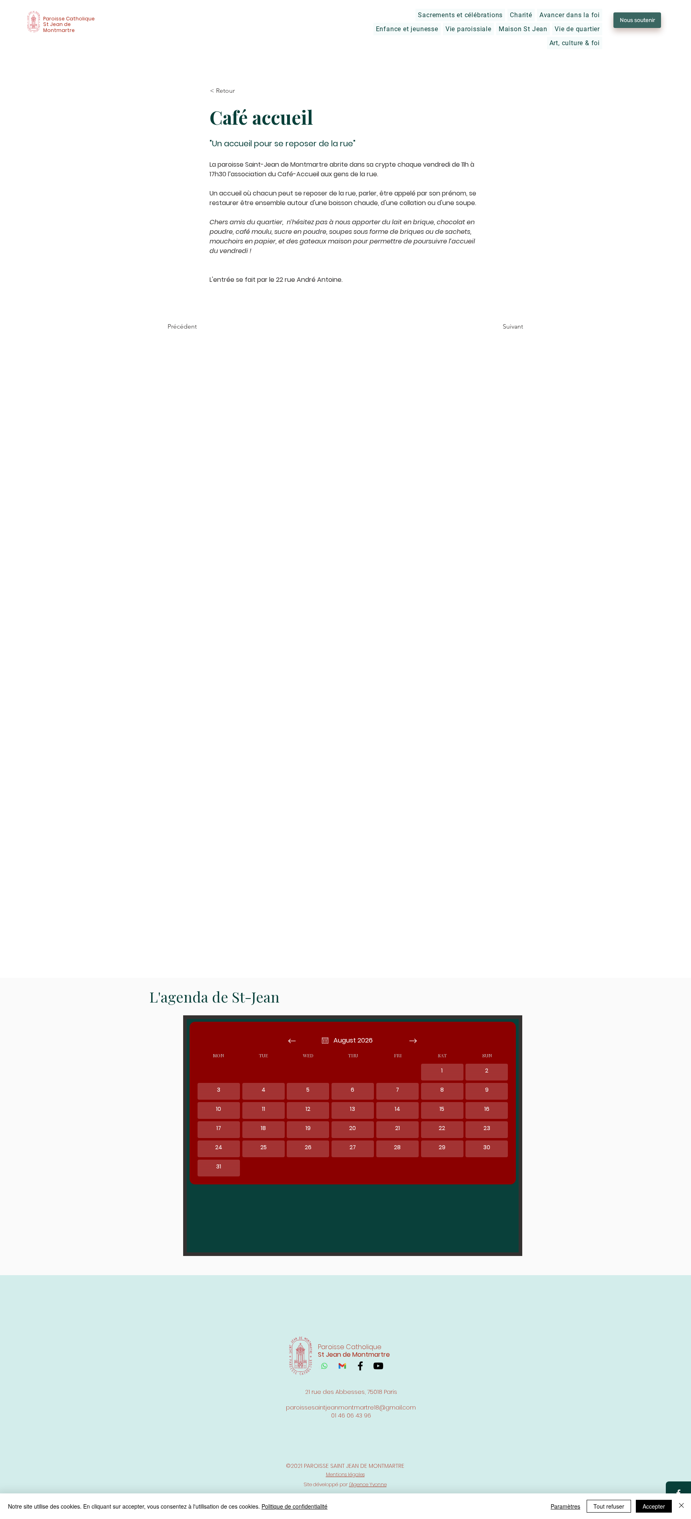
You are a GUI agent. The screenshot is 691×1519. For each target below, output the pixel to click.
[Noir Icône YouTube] (378, 1366)
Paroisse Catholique (69, 18)
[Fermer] (681, 1506)
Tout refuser (608, 1506)
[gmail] (342, 1366)
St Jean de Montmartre (59, 27)
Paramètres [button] (565, 1506)
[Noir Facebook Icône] (360, 1366)
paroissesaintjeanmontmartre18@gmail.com (351, 1407)
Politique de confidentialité (295, 1506)
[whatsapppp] (324, 1366)
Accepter (654, 1506)
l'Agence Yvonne (368, 1484)
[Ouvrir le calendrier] (325, 1040)
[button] (460, 15)
